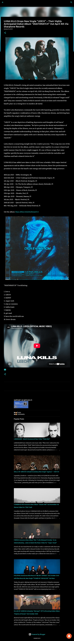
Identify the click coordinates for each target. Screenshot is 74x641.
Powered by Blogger (38, 634)
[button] (5, 33)
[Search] (71, 2)
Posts (19, 412)
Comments (21, 414)
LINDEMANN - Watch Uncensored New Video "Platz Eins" (32, 439)
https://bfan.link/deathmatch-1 (27, 212)
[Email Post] (5, 370)
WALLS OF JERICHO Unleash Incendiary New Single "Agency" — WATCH (36, 472)
